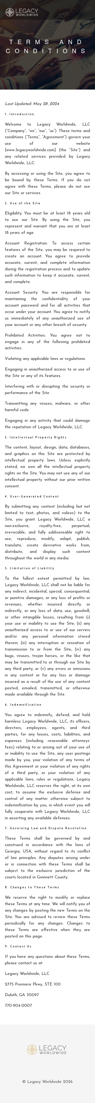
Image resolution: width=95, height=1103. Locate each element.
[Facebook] (42, 1068)
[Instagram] (52, 1068)
